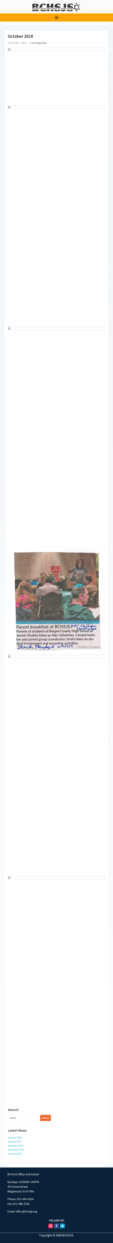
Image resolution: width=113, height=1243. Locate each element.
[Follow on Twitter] (62, 1226)
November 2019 (16, 1149)
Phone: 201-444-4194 (20, 1199)
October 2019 (14, 1153)
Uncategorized (39, 42)
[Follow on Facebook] (56, 1226)
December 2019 (15, 1145)
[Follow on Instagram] (50, 1226)
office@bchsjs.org (26, 1211)
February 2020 (15, 1137)
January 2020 (14, 1141)
